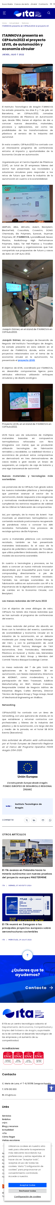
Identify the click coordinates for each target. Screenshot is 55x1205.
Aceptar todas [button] (27, 1185)
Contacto (43, 4)
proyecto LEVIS (26, 360)
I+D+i (4, 1122)
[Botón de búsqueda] (49, 13)
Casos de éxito (21, 4)
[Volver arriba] (27, 955)
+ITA (4, 1133)
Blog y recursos (10, 1126)
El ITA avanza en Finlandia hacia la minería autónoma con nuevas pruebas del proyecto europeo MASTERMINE (27, 874)
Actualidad (8, 1129)
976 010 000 (10, 1089)
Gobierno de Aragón (25, 1030)
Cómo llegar (8, 1136)
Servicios (6, 1115)
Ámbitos (6, 1119)
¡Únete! (34, 4)
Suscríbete (7, 4)
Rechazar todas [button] (27, 1190)
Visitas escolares (11, 1140)
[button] (51, 1088)
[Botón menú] (3, 13)
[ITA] (27, 16)
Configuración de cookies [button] (27, 1196)
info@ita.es (10, 1095)
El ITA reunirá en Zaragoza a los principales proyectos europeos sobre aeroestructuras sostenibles (26, 928)
